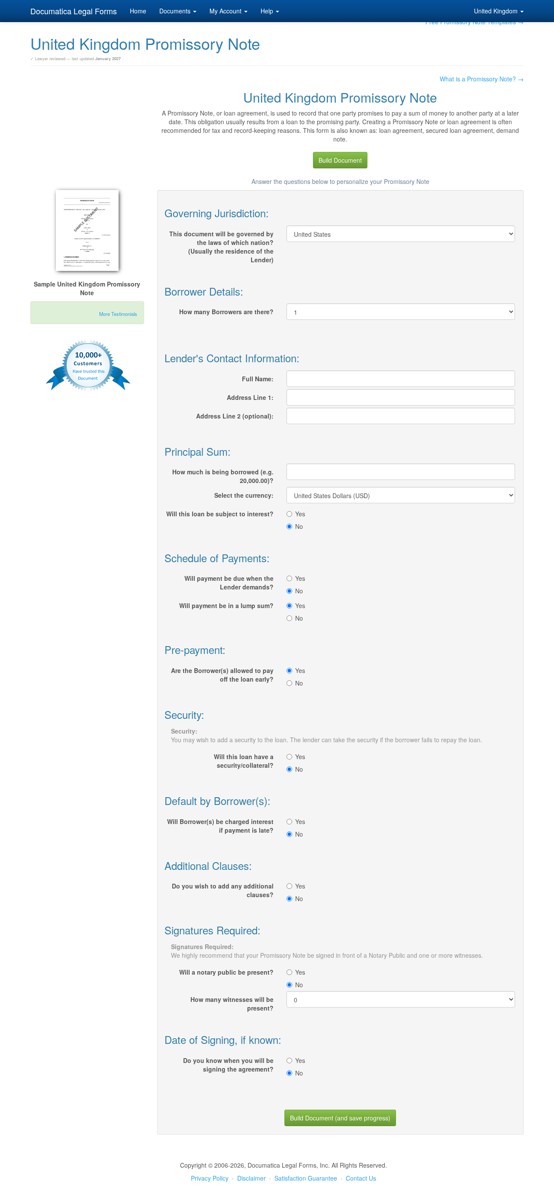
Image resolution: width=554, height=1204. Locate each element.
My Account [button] (226, 10)
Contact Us (361, 1178)
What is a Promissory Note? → (482, 78)
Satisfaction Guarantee (305, 1178)
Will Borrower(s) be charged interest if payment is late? (220, 825)
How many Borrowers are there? (226, 311)
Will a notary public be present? (226, 972)
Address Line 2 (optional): (235, 416)
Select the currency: (244, 495)
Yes (300, 513)
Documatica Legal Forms (73, 10)
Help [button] (268, 10)
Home (138, 10)
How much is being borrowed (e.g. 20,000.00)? (223, 476)
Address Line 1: (250, 397)
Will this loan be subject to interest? (220, 513)
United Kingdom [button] (496, 10)
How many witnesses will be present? (232, 1003)
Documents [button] (175, 10)
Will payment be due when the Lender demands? (229, 582)
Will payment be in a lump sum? (226, 605)
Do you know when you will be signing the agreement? (228, 1064)
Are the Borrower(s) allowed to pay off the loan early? (222, 674)
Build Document (340, 160)
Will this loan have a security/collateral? (244, 760)
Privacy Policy (210, 1178)
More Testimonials (118, 313)
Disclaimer (251, 1178)
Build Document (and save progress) (340, 1118)
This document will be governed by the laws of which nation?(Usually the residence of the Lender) (221, 246)
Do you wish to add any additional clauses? (223, 890)
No (299, 526)
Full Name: (258, 378)
